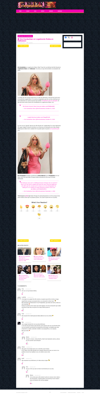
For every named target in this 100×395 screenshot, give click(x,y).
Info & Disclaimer (63, 392)
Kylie (35, 11)
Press (83, 392)
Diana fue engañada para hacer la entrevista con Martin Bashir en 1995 (24, 258)
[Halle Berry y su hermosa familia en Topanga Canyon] (54, 269)
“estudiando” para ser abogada (49, 100)
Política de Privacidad (72, 392)
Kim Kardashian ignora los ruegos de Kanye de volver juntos (39, 275)
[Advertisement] (50, 22)
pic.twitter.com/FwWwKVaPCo (38, 189)
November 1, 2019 (50, 191)
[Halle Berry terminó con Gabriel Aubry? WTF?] (54, 252)
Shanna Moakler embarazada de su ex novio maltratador (39, 258)
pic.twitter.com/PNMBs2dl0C (47, 106)
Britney (42, 11)
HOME (20, 11)
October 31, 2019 (50, 108)
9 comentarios (30, 42)
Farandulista (18, 392)
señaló (26, 196)
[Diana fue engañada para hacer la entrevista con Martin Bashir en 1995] (24, 251)
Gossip (27, 11)
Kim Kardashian (28, 36)
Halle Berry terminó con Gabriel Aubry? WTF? (54, 259)
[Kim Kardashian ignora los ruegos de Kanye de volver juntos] (39, 268)
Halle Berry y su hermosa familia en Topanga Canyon (53, 277)
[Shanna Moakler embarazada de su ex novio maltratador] (39, 251)
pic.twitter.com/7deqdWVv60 (42, 117)
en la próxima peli (54, 128)
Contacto (78, 392)
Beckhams (60, 11)
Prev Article (24, 46)
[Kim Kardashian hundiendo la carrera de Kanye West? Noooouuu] (24, 269)
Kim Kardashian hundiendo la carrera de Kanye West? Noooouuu (24, 277)
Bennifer (51, 11)
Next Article (55, 46)
